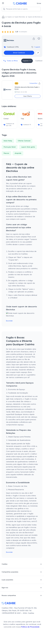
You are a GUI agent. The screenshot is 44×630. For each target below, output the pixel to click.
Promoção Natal (9, 147)
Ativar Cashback (19, 52)
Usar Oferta (27, 96)
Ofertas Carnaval (24, 141)
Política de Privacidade (30, 627)
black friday (8, 141)
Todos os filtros (12, 61)
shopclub (18, 153)
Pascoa (6, 153)
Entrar (39, 3)
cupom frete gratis (28, 147)
